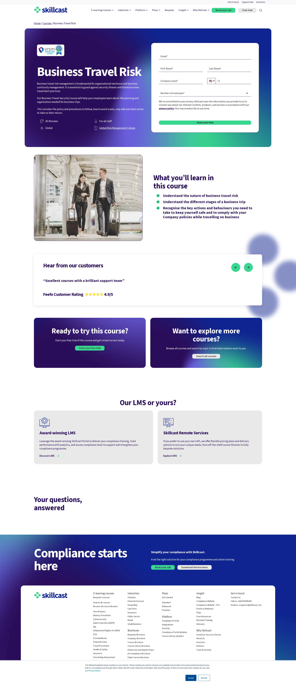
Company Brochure (136, 638)
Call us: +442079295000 (241, 601)
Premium (166, 610)
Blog (198, 597)
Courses (47, 23)
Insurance (97, 653)
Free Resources (203, 616)
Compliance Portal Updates (174, 632)
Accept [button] (191, 677)
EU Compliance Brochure (139, 653)
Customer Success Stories (208, 634)
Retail (130, 620)
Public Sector (134, 616)
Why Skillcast (200, 10)
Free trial (247, 10)
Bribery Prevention (102, 615)
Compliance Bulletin (205, 601)
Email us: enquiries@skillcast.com (246, 605)
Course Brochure (135, 642)
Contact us (236, 597)
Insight (182, 10)
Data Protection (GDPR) (104, 623)
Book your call (223, 10)
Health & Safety (100, 649)
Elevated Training (204, 620)
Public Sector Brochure (138, 657)
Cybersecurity (99, 619)
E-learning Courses (101, 10)
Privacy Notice (94, 670)
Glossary (200, 624)
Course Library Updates (173, 636)
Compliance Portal (170, 620)
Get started (167, 597)
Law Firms (132, 608)
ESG (95, 634)
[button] (235, 267)
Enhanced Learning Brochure (141, 650)
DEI (94, 626)
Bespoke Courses (101, 597)
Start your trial (205, 122)
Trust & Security (203, 650)
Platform (140, 10)
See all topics (99, 611)
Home (37, 23)
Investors (260, 2)
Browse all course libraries (105, 606)
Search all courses (206, 356)
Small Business (134, 624)
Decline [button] (204, 677)
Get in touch (233, 2)
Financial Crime (100, 642)
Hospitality (133, 605)
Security (166, 628)
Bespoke (169, 10)
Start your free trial (90, 348)
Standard (166, 602)
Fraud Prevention (101, 646)
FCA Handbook (100, 638)
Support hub (247, 2)
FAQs (198, 612)
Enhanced (166, 606)
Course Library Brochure (139, 646)
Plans (155, 10)
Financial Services (136, 601)
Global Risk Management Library (117, 128)
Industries (123, 10)
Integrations (167, 624)
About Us (200, 638)
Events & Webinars (205, 608)
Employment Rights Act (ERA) (106, 630)
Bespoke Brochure (136, 634)
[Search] (260, 10)
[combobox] (205, 93)
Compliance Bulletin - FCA (208, 605)
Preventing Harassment (104, 657)
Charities (132, 597)
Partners (200, 646)
